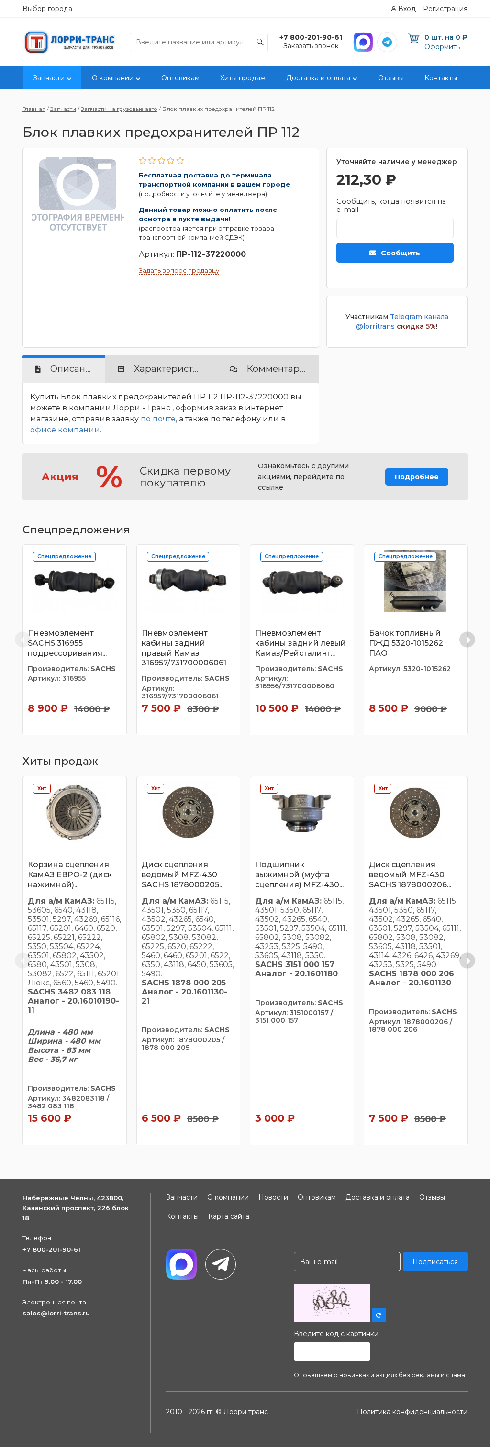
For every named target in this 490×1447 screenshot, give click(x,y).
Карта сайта (228, 1216)
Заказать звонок (311, 46)
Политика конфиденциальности (412, 1411)
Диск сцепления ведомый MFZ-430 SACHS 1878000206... (410, 874)
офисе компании (65, 429)
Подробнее (417, 477)
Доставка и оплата (318, 78)
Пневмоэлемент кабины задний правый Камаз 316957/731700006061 (184, 648)
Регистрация (445, 8)
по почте (158, 418)
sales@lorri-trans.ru (56, 1313)
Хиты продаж (243, 78)
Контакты (440, 78)
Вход (407, 8)
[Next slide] (467, 640)
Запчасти (49, 78)
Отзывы (391, 78)
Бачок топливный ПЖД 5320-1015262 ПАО (406, 643)
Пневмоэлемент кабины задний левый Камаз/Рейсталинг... (300, 643)
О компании (113, 78)
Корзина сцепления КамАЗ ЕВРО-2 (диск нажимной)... (70, 874)
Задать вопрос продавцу (179, 270)
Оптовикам (180, 78)
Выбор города (47, 8)
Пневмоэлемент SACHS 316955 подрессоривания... (67, 643)
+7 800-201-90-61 (51, 1249)
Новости (273, 1197)
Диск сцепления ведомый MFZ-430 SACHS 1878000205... (182, 874)
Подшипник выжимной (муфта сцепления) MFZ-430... (299, 874)
